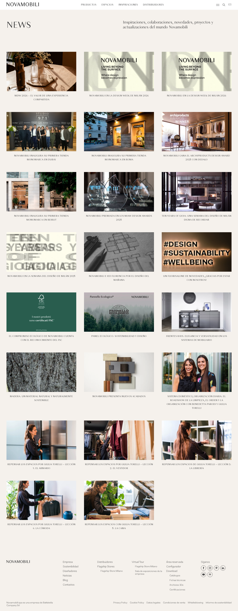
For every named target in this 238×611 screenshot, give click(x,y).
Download (171, 571)
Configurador (173, 566)
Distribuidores (153, 4)
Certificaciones (177, 590)
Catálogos (175, 576)
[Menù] (217, 4)
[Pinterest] (216, 568)
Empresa (68, 562)
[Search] (224, 5)
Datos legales (153, 603)
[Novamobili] (22, 4)
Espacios (107, 4)
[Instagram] (210, 568)
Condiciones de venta (174, 603)
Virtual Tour (138, 562)
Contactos (68, 585)
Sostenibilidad (70, 566)
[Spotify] (210, 574)
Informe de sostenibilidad (219, 603)
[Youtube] (203, 574)
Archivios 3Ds (176, 585)
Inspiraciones (128, 4)
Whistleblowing (195, 603)
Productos (88, 4)
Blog (65, 580)
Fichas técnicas (178, 580)
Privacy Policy (120, 603)
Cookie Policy (137, 603)
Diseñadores (70, 571)
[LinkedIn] (223, 568)
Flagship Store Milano (112, 571)
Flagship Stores (105, 566)
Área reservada (174, 562)
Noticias (67, 575)
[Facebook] (203, 568)
